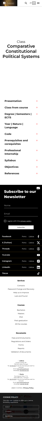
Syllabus (10, 160)
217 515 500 (13, 365)
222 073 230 (13, 379)
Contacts (21, 286)
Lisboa (31, 236)
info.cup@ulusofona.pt (23, 382)
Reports (21, 348)
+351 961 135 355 (24, 384)
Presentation (13, 100)
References (12, 173)
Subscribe (21, 227)
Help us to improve (21, 293)
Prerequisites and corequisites (16, 142)
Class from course (16, 107)
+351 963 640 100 (24, 370)
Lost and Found (21, 296)
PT (31, 3)
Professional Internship (13, 152)
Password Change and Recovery (21, 289)
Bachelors (21, 310)
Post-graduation (21, 321)
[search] (26, 3)
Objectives (11, 166)
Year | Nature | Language (14, 125)
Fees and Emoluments (21, 338)
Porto (24, 236)
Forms (21, 345)
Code (8, 133)
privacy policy (25, 221)
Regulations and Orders (21, 341)
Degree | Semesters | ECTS (18, 115)
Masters (21, 314)
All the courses (21, 324)
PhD (21, 317)
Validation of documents (21, 352)
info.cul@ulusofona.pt (23, 369)
